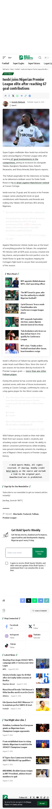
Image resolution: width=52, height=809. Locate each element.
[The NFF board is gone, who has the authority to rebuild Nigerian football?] (12, 295)
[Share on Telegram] (21, 96)
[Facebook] (14, 626)
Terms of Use (17, 804)
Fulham (35, 514)
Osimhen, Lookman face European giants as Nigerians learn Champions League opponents (18, 728)
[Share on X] (13, 96)
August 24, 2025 (36, 429)
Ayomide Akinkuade (18, 102)
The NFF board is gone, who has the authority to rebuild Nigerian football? (33, 295)
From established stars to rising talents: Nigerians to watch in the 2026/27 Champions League (17, 744)
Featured (27, 514)
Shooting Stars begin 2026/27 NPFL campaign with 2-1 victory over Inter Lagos (18, 663)
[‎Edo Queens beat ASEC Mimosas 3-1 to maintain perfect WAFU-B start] (42, 706)
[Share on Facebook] (9, 96)
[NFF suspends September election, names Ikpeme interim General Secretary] (12, 322)
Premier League (10, 518)
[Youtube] (37, 636)
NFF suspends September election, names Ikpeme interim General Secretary (32, 322)
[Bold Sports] (26, 57)
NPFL (4, 669)
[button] (42, 803)
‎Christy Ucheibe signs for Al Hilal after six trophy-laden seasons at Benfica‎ (17, 678)
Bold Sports (12, 471)
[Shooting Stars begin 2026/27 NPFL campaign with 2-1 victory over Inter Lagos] (42, 664)
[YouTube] (37, 797)
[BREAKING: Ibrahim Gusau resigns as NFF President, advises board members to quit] (42, 773)
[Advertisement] (26, 27)
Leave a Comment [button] (41, 611)
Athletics (6, 696)
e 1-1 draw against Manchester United (30, 182)
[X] (37, 626)
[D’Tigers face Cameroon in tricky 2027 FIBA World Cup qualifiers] (42, 760)
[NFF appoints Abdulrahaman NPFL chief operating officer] (12, 283)
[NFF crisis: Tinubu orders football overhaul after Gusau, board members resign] (12, 348)
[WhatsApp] (47, 797)
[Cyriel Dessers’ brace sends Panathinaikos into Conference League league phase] (12, 308)
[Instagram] (14, 636)
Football (8, 74)
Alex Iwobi (17, 514)
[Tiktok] (14, 645)
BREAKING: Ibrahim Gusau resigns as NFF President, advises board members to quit (18, 773)
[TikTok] (44, 797)
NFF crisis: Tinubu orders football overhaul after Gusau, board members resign (34, 348)
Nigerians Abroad (9, 684)
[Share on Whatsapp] (17, 96)
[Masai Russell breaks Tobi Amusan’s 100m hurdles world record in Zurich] (42, 693)
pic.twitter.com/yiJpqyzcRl (20, 424)
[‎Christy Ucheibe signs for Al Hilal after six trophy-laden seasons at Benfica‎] (42, 678)
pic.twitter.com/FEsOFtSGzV (19, 230)
